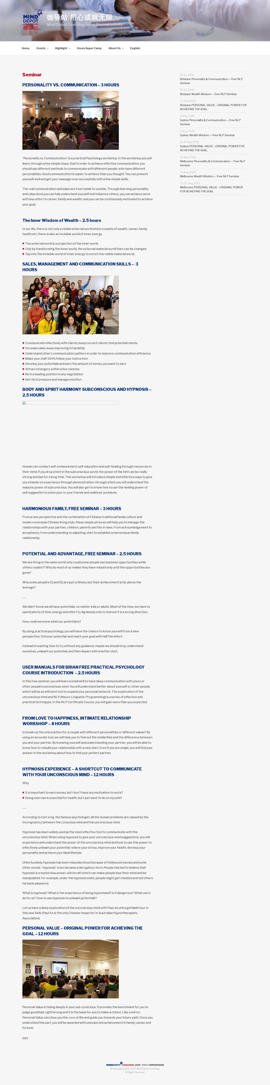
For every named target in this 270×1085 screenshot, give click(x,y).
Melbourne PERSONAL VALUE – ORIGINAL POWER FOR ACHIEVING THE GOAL (211, 187)
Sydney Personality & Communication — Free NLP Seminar (210, 120)
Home (26, 48)
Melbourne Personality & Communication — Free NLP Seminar (212, 161)
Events (41, 48)
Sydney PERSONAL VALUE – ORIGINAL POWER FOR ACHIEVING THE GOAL (212, 146)
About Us (115, 48)
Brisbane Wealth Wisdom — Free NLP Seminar (208, 91)
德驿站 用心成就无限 (80, 17)
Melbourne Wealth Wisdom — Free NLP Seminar (209, 174)
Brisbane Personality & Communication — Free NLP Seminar (211, 79)
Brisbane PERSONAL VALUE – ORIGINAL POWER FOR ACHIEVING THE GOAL (213, 105)
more (25, 1037)
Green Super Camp (89, 48)
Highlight (61, 48)
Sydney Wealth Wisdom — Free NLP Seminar (207, 133)
